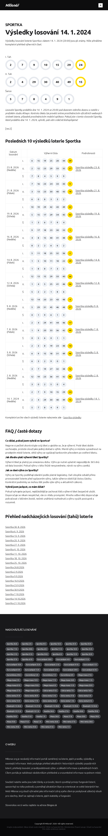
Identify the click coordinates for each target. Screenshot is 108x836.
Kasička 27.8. (64, 711)
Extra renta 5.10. (49, 696)
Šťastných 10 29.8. (71, 706)
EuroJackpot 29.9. (70, 670)
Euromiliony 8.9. (67, 675)
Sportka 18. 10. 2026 (16, 558)
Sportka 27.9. (12, 659)
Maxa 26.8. (54, 716)
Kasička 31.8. (27, 716)
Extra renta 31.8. (50, 690)
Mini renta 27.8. (69, 722)
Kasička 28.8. (79, 711)
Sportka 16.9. (56, 644)
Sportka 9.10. (27, 654)
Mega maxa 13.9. (67, 685)
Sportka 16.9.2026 (14, 581)
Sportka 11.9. (57, 649)
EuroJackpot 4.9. (63, 659)
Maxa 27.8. (68, 716)
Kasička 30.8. (12, 716)
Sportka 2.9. (27, 644)
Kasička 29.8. (93, 711)
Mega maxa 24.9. (67, 680)
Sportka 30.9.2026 (14, 590)
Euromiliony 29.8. (14, 675)
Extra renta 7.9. (68, 690)
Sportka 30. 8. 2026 (15, 527)
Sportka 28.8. (27, 649)
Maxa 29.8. (94, 716)
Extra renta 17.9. (31, 701)
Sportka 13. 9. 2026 (15, 536)
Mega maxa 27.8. (85, 675)
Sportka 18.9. (72, 649)
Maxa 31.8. (24, 722)
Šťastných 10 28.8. (52, 706)
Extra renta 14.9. (85, 690)
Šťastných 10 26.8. (14, 706)
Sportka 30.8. (42, 654)
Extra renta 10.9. (13, 701)
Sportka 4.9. (42, 649)
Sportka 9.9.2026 (14, 576)
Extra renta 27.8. (67, 696)
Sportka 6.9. (57, 654)
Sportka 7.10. (12, 649)
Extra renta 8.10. (85, 701)
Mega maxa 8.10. (14, 685)
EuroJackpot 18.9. (14, 665)
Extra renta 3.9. (85, 696)
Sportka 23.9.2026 (14, 585)
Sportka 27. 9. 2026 (15, 545)
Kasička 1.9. (41, 716)
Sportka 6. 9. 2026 (14, 531)
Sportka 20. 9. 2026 (15, 540)
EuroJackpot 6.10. (90, 670)
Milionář (12, 5)
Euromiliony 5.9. (32, 675)
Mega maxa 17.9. (49, 680)
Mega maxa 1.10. (86, 680)
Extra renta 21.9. (13, 696)
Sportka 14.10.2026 (15, 599)
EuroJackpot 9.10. (71, 665)
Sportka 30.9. (86, 644)
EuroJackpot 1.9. (90, 665)
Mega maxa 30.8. (32, 685)
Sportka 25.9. (87, 649)
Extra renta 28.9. (31, 696)
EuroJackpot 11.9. (82, 659)
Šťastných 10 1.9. (32, 711)
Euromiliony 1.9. (49, 675)
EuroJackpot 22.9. (51, 670)
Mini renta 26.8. (52, 722)
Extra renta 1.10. (67, 701)
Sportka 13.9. (72, 654)
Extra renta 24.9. (49, 701)
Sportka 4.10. (27, 659)
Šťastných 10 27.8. (33, 706)
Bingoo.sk (52, 805)
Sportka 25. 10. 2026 (16, 563)
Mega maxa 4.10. (32, 690)
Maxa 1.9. (37, 722)
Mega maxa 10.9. (31, 680)
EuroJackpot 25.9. (33, 665)
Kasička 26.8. (49, 711)
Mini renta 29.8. (13, 727)
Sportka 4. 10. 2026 (15, 549)
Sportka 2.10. (12, 654)
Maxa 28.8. (81, 716)
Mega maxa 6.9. (50, 685)
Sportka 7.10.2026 (14, 594)
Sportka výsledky (72, 417)
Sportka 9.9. (41, 644)
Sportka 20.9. (87, 654)
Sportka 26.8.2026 (14, 567)
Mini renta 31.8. (47, 727)
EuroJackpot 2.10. (52, 665)
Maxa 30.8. (11, 722)
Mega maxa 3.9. (13, 680)
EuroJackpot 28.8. (44, 659)
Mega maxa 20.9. (86, 685)
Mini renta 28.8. (86, 722)
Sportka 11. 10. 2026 (16, 554)
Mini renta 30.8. (30, 727)
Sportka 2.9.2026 (14, 572)
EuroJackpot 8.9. (13, 670)
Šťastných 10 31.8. (14, 711)
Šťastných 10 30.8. (90, 706)
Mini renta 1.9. (64, 727)
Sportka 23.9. (71, 644)
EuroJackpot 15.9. (32, 670)
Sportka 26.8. (12, 644)
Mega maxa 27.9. (14, 690)
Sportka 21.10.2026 (15, 603)
